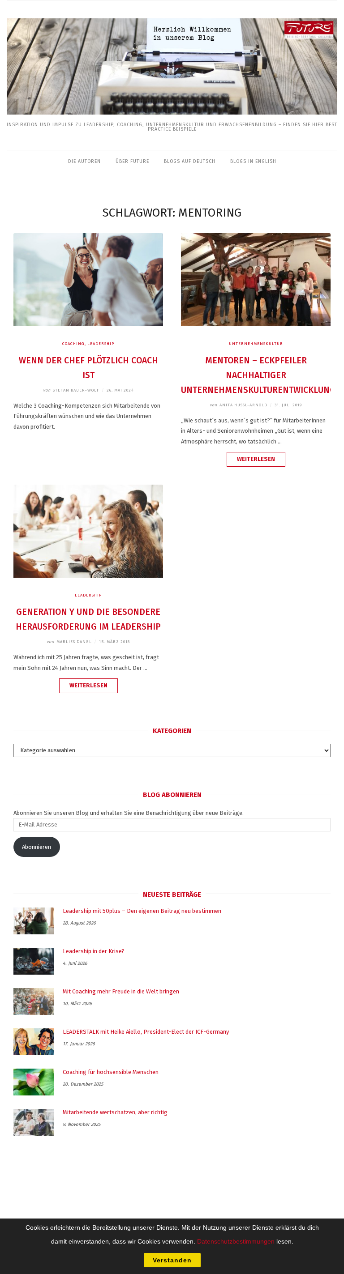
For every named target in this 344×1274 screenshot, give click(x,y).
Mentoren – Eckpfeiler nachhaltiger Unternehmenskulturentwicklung (258, 375)
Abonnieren (36, 847)
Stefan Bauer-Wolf (71, 390)
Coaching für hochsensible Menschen (111, 1072)
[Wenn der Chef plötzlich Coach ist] (88, 323)
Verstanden (172, 1260)
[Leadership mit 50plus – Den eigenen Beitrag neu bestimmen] (33, 921)
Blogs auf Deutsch (189, 161)
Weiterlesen (261, 461)
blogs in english (253, 161)
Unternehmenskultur (256, 343)
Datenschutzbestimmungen (236, 1241)
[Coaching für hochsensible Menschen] (33, 1082)
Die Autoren (84, 161)
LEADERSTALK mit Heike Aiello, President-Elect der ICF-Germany (146, 1031)
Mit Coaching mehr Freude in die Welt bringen (121, 991)
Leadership (100, 343)
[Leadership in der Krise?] (33, 961)
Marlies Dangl (69, 642)
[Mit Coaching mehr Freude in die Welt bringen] (33, 1001)
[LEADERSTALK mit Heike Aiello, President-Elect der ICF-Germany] (33, 1041)
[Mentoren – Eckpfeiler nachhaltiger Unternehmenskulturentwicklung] (256, 323)
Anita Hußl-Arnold (238, 405)
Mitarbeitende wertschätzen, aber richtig (115, 1112)
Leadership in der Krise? (94, 951)
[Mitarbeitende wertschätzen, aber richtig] (33, 1122)
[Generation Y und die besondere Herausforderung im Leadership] (88, 575)
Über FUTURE (132, 161)
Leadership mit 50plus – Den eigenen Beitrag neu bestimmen (142, 911)
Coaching (73, 343)
